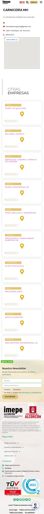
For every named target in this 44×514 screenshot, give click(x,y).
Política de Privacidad (27, 510)
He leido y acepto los (22, 392)
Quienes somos (8, 456)
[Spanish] (23, 2)
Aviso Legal (13, 510)
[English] (20, 2)
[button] (41, 2)
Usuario (7, 389)
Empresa (16, 389)
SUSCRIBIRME (10, 397)
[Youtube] (29, 499)
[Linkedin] (20, 499)
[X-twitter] (17, 499)
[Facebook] (23, 499)
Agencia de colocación (11, 451)
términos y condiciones (31, 392)
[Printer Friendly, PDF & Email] (7, 362)
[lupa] (27, 2)
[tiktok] (26, 499)
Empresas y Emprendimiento (12, 447)
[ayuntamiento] (33, 412)
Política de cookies (16, 512)
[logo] (13, 412)
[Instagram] (14, 499)
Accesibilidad (30, 512)
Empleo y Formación (10, 443)
